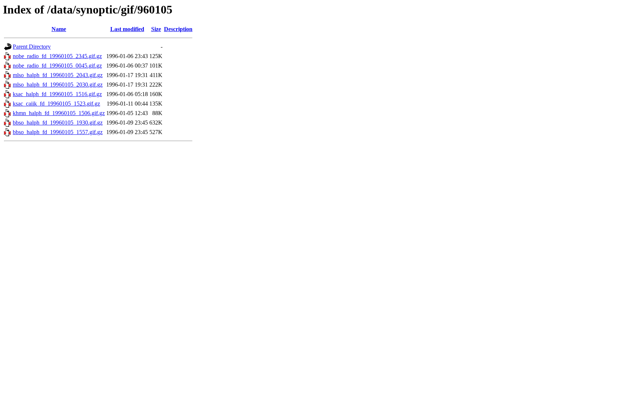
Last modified (127, 29)
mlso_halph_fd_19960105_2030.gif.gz (58, 84)
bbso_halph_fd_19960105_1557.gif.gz (58, 132)
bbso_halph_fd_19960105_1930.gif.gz (58, 122)
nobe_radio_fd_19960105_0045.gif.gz (57, 65)
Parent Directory (32, 46)
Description (178, 29)
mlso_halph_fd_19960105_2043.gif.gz (58, 75)
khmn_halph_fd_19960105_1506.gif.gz (59, 113)
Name (58, 29)
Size (156, 29)
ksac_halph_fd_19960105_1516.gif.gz (57, 94)
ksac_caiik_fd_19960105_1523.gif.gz (56, 103)
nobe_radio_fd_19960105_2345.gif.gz (57, 56)
